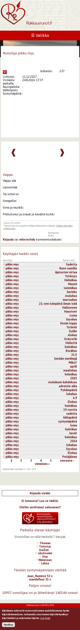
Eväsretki (70, 339)
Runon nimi (69, 260)
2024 (73, 441)
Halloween (69, 307)
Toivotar (44, 546)
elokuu (72, 335)
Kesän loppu (68, 323)
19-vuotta (70, 409)
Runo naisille (68, 268)
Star (44, 556)
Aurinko (72, 292)
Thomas (45, 543)
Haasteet (70, 311)
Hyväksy (8, 624)
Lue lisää (45, 618)
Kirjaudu (8, 239)
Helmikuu (70, 280)
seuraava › (67, 460)
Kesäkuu (71, 350)
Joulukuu (71, 295)
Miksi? (73, 362)
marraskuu (70, 299)
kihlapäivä (70, 417)
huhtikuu (71, 429)
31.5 (74, 354)
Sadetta (71, 264)
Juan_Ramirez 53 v (40, 576)
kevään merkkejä (65, 358)
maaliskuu (70, 370)
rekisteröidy (27, 239)
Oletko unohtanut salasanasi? (40, 507)
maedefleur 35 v (40, 579)
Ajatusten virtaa (66, 272)
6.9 (75, 397)
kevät (73, 433)
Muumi (72, 284)
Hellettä (71, 343)
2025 (73, 378)
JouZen (44, 549)
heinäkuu (71, 346)
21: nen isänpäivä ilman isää (58, 303)
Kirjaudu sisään (40, 493)
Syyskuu (71, 319)
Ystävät (72, 327)
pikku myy (12, 264)
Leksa (44, 563)
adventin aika (68, 386)
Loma (73, 315)
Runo (51, 235)
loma (73, 425)
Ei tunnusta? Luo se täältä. (40, 501)
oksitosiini (44, 553)
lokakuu (71, 394)
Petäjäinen (69, 456)
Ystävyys (71, 276)
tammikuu (70, 288)
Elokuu (72, 401)
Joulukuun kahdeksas (62, 382)
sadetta (71, 413)
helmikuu (71, 374)
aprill (73, 366)
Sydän (73, 331)
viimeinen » (42, 463)
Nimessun (45, 560)
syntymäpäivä (67, 421)
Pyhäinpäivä (69, 390)
